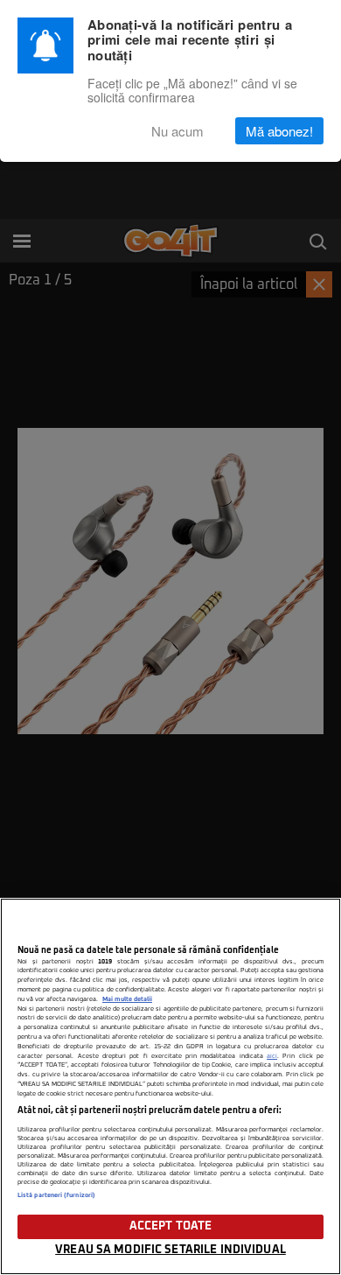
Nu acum (177, 131)
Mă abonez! (279, 131)
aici (272, 1056)
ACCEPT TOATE (170, 1226)
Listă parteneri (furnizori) (56, 1195)
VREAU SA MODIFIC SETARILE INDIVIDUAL (170, 1250)
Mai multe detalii (127, 999)
